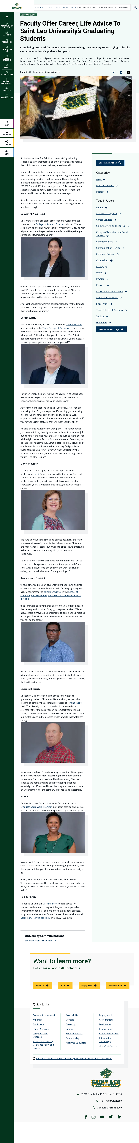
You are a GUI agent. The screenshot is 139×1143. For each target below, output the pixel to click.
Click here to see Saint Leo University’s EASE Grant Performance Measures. (74, 1058)
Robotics (115, 61)
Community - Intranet (44, 1015)
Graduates (106, 64)
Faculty (92, 61)
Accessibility (72, 1015)
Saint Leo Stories (54, 7)
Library (69, 1028)
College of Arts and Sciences (80, 58)
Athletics (37, 1019)
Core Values (82, 61)
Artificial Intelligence (42, 58)
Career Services (60, 58)
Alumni (29, 58)
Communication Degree (47, 61)
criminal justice (75, 702)
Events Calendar (74, 1033)
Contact (70, 1019)
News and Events (68, 7)
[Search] (135, 7)
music (37, 474)
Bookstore (38, 1024)
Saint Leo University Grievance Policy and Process (43, 1044)
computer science (52, 591)
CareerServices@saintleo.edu (35, 917)
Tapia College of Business (80, 64)
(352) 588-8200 (114, 1107)
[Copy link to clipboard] (113, 72)
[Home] (17, 6)
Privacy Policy (106, 1028)
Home (37, 7)
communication (74, 324)
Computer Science (67, 61)
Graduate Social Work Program (36, 806)
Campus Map (72, 1038)
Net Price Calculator (76, 1042)
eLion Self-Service (108, 1046)
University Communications (48, 72)
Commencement (27, 61)
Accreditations (106, 1019)
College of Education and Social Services (112, 58)
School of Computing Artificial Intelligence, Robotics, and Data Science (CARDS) (50, 595)
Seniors (97, 64)
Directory (70, 1024)
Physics (107, 61)
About (44, 7)
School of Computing (46, 64)
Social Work (62, 64)
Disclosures (105, 1024)
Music (99, 61)
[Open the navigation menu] (7, 16)
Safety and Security (109, 1033)
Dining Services (41, 1028)
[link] (110, 163)
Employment (105, 1015)
